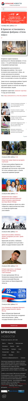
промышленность (11, 95)
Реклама (11, 355)
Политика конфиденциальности (10, 358)
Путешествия (5, 352)
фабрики (24, 95)
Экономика (5, 346)
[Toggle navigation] (3, 9)
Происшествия (19, 343)
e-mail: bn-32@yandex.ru (13, 387)
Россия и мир (5, 349)
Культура (13, 349)
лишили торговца (20, 90)
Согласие (23, 358)
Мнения (12, 346)
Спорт (19, 349)
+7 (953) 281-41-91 (22, 384)
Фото (18, 352)
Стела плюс (19, 95)
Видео (12, 352)
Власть (4, 343)
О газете (4, 355)
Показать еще (14, 325)
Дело (18, 346)
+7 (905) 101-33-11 (5, 385)
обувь (5, 95)
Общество (10, 343)
